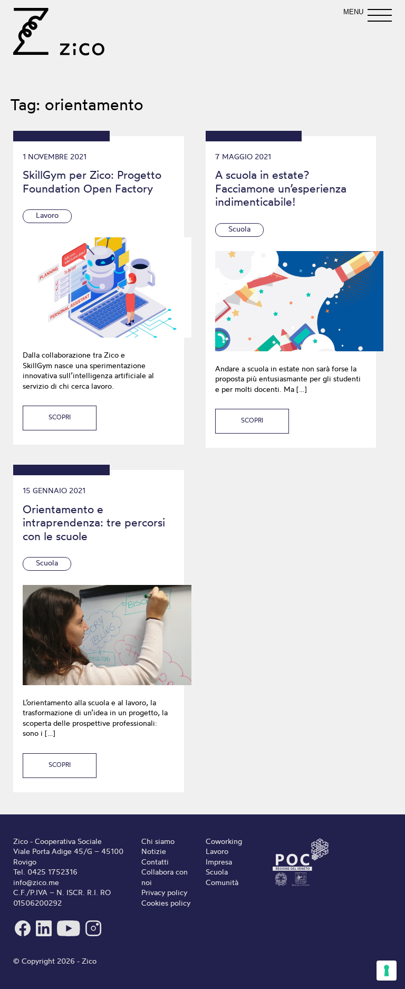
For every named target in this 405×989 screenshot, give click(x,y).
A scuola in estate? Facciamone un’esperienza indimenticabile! (280, 188)
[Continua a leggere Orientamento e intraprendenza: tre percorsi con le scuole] (98, 635)
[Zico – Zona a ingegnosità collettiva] (58, 31)
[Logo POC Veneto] (300, 885)
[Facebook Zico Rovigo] (23, 935)
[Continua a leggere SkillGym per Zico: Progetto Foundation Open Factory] (98, 287)
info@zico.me (36, 882)
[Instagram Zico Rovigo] (93, 935)
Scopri (60, 417)
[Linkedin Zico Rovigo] (44, 935)
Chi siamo (158, 841)
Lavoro (47, 215)
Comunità (222, 882)
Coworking (224, 841)
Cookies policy (165, 903)
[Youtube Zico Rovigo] (69, 935)
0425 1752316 (52, 872)
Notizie (153, 851)
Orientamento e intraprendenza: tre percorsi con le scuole (94, 522)
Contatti (155, 862)
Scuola (239, 229)
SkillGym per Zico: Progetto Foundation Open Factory (92, 181)
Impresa (219, 862)
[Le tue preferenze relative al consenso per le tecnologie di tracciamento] (387, 971)
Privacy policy (164, 892)
